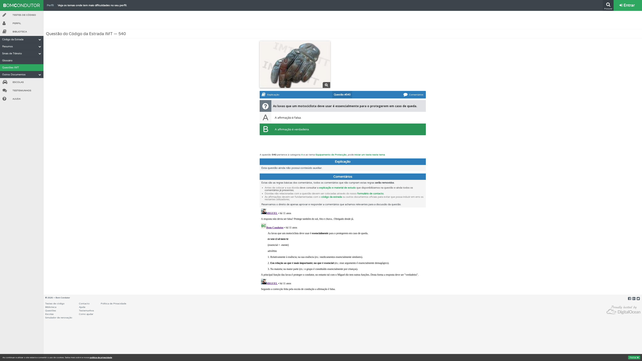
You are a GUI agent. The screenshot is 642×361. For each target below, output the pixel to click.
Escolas (18, 82)
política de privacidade (101, 357)
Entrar (629, 5)
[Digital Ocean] (623, 310)
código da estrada (331, 196)
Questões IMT (10, 67)
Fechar (633, 357)
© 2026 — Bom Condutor (57, 298)
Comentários (416, 94)
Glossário (7, 60)
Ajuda (17, 98)
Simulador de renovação (58, 317)
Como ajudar (86, 314)
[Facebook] (629, 298)
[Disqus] (343, 249)
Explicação (273, 94)
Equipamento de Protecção (331, 154)
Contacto (84, 303)
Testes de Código (24, 15)
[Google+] (633, 298)
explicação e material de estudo (337, 187)
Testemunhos (22, 90)
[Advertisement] (342, 20)
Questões (50, 310)
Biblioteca (20, 31)
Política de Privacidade (113, 303)
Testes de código (55, 303)
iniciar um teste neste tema (369, 154)
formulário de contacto (370, 193)
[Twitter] (638, 298)
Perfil (17, 23)
